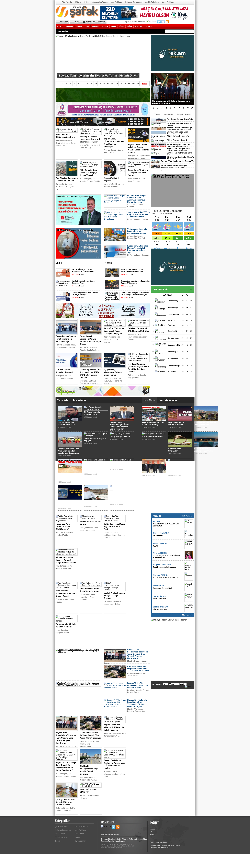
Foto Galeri (90, 22)
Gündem (69, 26)
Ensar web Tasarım (162, 842)
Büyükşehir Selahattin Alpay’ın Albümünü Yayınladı (180, 158)
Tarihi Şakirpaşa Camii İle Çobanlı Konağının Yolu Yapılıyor (68, 477)
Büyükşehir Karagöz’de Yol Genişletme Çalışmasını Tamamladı (94, 469)
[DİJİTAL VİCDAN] (188, 608)
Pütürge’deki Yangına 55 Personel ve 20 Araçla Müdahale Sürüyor (135, 294)
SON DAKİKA (62, 31)
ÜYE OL (176, 22)
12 (104, 83)
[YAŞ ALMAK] (188, 534)
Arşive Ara (156, 684)
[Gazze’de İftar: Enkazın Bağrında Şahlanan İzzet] (188, 555)
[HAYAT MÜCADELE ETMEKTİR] (188, 576)
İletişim (87, 2)
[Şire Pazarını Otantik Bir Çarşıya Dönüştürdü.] (96, 499)
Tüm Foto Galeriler (168, 400)
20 (137, 83)
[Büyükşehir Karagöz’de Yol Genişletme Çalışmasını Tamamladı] (96, 464)
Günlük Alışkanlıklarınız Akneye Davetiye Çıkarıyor (85, 294)
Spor (87, 26)
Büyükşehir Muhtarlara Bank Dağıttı (120, 466)
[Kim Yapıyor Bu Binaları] (153, 433)
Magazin (138, 26)
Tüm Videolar (79, 400)
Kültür (113, 26)
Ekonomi (95, 26)
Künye (78, 2)
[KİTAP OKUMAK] (188, 597)
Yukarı (143, 263)
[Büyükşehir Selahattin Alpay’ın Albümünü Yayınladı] (70, 499)
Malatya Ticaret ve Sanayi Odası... (71, 71)
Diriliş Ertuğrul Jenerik (177, 140)
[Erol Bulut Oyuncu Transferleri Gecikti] (70, 420)
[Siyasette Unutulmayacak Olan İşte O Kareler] (206, 420)
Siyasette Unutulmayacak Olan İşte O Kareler (205, 423)
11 (100, 83)
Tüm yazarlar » (188, 516)
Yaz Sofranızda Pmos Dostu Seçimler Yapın (83, 282)
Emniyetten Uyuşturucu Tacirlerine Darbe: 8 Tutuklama (135, 282)
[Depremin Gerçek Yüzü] (188, 587)
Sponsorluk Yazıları (100, 2)
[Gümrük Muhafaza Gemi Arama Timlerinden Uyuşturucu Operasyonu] (70, 446)
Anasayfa (57, 2)
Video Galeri (63, 400)
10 (192, 107)
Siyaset (79, 26)
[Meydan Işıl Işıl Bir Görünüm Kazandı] (180, 420)
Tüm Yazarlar (67, 2)
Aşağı (147, 263)
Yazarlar (101, 22)
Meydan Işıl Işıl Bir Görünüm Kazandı (176, 423)
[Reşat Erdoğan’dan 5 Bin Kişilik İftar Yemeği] (154, 420)
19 (133, 83)
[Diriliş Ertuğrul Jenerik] (120, 433)
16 (120, 83)
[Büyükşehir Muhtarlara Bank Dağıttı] (122, 462)
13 (108, 83)
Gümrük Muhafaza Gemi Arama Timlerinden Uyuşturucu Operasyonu (68, 451)
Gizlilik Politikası (152, 2)
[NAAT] (188, 544)
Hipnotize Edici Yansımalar (174, 450)
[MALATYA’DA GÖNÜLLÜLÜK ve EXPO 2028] (188, 523)
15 (116, 83)
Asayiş (105, 26)
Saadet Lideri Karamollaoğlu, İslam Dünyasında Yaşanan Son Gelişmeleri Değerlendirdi (119, 426)
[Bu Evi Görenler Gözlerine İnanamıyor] (206, 446)
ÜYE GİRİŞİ (188, 22)
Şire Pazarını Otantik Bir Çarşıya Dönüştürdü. (94, 502)
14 (112, 83)
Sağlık (129, 26)
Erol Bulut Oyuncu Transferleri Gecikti (66, 423)
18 (129, 83)
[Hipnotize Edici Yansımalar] (180, 446)
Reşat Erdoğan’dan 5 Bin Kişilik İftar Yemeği (153, 423)
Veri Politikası (116, 2)
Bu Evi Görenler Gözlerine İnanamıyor (203, 450)
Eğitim (121, 26)
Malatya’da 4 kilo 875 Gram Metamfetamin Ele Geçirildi (132, 270)
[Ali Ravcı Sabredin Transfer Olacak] (96, 409)
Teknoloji (148, 26)
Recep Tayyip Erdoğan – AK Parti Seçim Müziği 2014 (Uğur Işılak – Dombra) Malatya (121, 498)
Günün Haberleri (61, 837)
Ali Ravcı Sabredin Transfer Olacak (92, 413)
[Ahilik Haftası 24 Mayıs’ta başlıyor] (96, 436)
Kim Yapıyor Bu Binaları (152, 436)
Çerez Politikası (167, 2)
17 (125, 83)
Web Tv (77, 22)
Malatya (60, 26)
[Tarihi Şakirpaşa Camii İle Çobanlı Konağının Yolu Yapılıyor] (70, 473)
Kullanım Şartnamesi (133, 2)
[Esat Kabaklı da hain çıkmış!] (188, 566)
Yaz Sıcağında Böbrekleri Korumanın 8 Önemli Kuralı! (83, 270)
